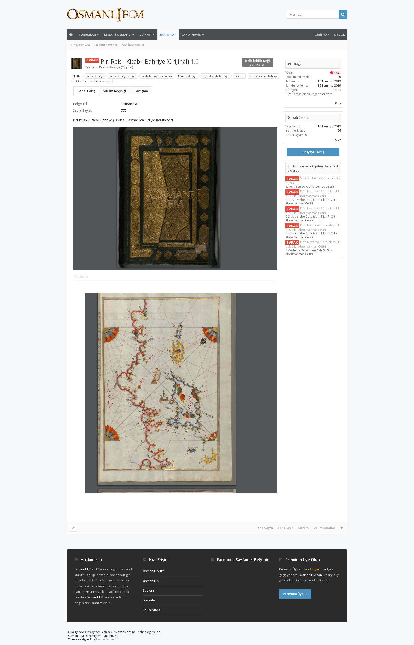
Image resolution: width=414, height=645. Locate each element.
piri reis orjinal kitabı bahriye (93, 81)
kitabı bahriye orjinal (123, 76)
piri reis (239, 76)
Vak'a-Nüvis (191, 34)
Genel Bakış (86, 91)
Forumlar (87, 34)
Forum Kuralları (324, 528)
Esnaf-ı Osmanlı (117, 34)
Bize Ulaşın (285, 528)
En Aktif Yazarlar (106, 45)
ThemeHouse (105, 639)
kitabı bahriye (95, 76)
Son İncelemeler (133, 45)
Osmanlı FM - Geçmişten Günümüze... (93, 636)
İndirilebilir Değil (258, 62)
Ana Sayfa (265, 528)
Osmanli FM (83, 569)
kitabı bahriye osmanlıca (157, 76)
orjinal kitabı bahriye (216, 76)
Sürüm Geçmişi (114, 91)
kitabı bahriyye (187, 76)
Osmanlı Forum (154, 571)
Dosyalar (168, 35)
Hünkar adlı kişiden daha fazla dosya (313, 168)
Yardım (303, 528)
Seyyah (145, 34)
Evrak (337, 90)
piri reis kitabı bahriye (264, 76)
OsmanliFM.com (311, 575)
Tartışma (141, 91)
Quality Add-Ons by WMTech (114, 632)
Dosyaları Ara (80, 45)
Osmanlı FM (151, 581)
